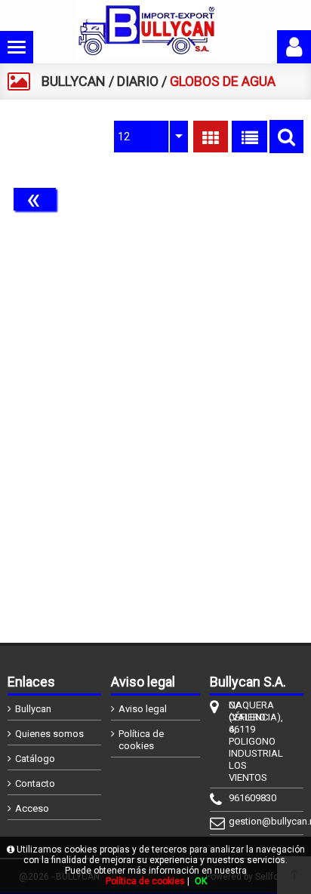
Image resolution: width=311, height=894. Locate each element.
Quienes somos (49, 733)
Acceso (32, 808)
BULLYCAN (74, 81)
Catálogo (35, 758)
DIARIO (138, 81)
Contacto (35, 783)
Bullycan (33, 708)
